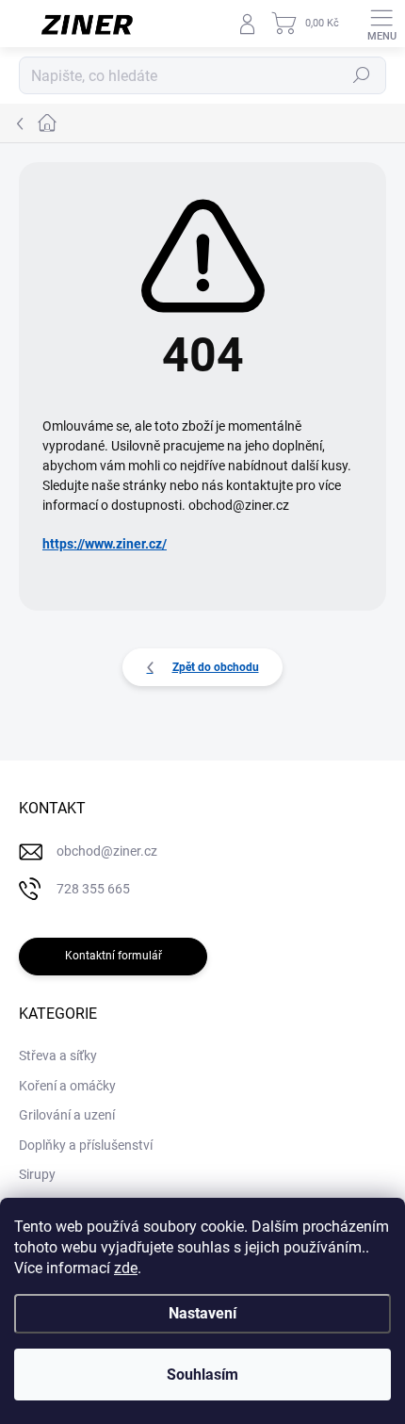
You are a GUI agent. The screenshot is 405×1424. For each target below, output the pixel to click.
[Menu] (381, 23)
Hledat (362, 75)
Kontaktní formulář (113, 955)
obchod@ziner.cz (107, 851)
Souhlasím (202, 1374)
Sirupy (37, 1174)
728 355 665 (93, 888)
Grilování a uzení (67, 1114)
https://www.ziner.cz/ (104, 543)
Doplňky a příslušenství (86, 1145)
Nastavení (202, 1313)
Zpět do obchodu (215, 667)
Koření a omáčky (67, 1085)
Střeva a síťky (58, 1055)
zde (126, 1268)
